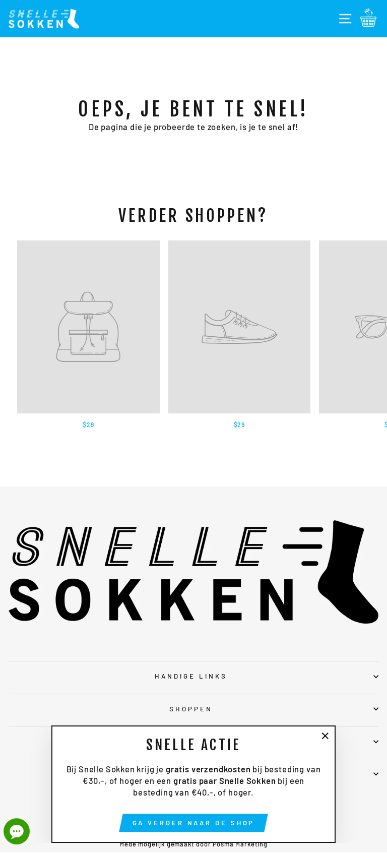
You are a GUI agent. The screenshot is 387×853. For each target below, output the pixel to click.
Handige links (191, 676)
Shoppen (191, 709)
